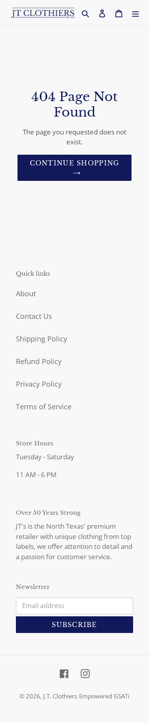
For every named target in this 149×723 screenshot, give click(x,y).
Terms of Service (44, 406)
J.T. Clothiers (60, 696)
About (26, 293)
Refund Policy (39, 361)
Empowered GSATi (104, 696)
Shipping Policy (41, 338)
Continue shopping (75, 163)
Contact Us (34, 316)
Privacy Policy (39, 384)
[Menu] (135, 13)
